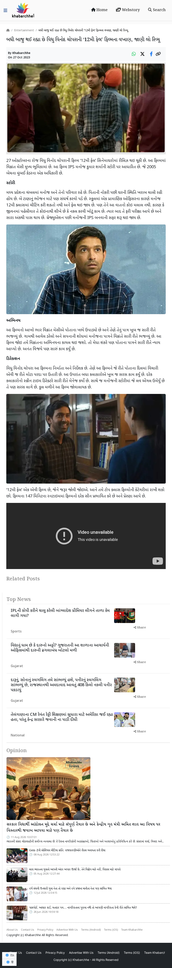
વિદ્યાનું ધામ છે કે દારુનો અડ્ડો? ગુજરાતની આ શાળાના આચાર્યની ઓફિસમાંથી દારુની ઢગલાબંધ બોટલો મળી (60, 648)
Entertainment (24, 31)
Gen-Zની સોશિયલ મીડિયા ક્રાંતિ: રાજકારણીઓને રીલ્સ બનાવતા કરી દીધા (67, 850)
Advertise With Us (67, 930)
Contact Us (27, 930)
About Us (12, 930)
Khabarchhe (21, 53)
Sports (16, 632)
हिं (11, 962)
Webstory (130, 10)
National (18, 735)
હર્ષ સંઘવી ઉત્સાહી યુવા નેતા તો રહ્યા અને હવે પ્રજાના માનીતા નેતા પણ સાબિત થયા (70, 889)
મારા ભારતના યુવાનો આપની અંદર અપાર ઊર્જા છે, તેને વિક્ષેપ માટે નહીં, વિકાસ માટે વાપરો (75, 869)
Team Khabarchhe (132, 930)
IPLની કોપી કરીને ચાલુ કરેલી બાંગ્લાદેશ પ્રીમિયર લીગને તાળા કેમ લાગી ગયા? (60, 613)
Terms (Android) (91, 930)
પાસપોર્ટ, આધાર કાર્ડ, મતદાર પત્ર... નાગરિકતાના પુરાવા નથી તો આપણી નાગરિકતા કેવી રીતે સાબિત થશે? (83, 908)
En (12, 955)
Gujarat (17, 666)
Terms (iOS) (111, 930)
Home (101, 10)
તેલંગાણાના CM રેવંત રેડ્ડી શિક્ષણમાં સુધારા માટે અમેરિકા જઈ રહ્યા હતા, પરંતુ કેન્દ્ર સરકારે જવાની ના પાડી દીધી (62, 717)
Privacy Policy (45, 930)
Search (159, 10)
